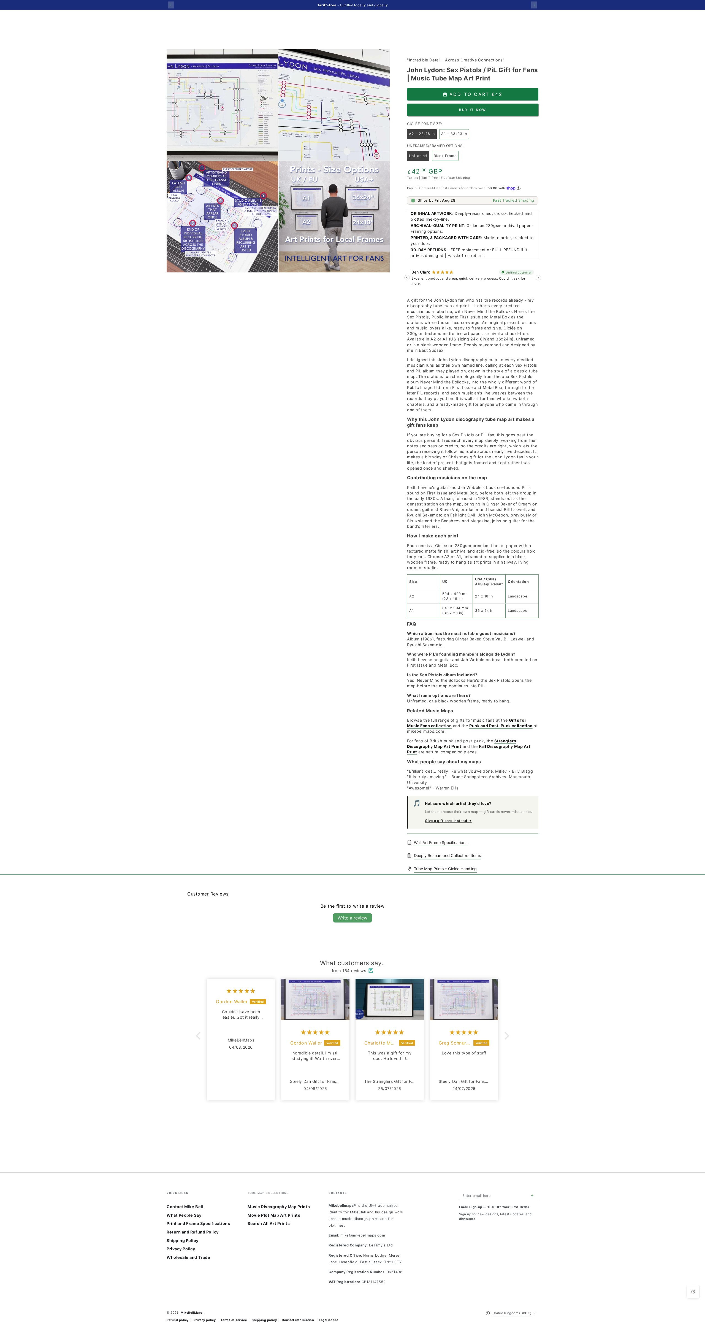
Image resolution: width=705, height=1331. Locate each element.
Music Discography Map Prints (279, 1206)
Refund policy (178, 1320)
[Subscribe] (533, 1195)
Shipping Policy (182, 1240)
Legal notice (328, 1320)
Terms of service (234, 1320)
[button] (200, 1036)
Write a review (352, 918)
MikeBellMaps (191, 1312)
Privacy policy (205, 1320)
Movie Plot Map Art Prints (274, 1215)
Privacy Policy (181, 1248)
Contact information (298, 1320)
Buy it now (472, 110)
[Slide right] (534, 4)
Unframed (419, 157)
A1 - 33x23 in (455, 135)
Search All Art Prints (269, 1223)
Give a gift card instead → (448, 821)
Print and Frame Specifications (198, 1223)
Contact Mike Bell (185, 1206)
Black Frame (446, 157)
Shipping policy (264, 1320)
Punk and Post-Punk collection (501, 725)
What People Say (184, 1215)
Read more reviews (352, 1117)
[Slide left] (171, 4)
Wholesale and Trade (188, 1257)
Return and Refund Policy (193, 1232)
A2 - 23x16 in (423, 135)
